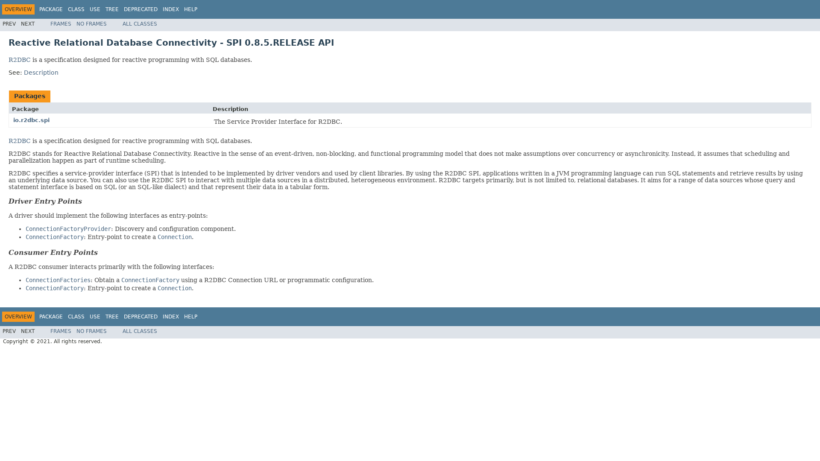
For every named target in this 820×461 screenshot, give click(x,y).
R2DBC (20, 59)
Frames (60, 24)
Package (51, 9)
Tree (112, 9)
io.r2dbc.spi (31, 120)
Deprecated (141, 9)
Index (171, 9)
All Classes (140, 24)
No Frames (91, 24)
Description (41, 72)
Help (190, 9)
